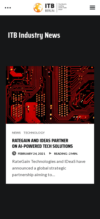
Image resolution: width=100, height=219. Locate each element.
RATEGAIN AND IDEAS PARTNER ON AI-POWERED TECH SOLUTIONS (42, 143)
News (16, 132)
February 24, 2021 (31, 153)
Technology (34, 132)
